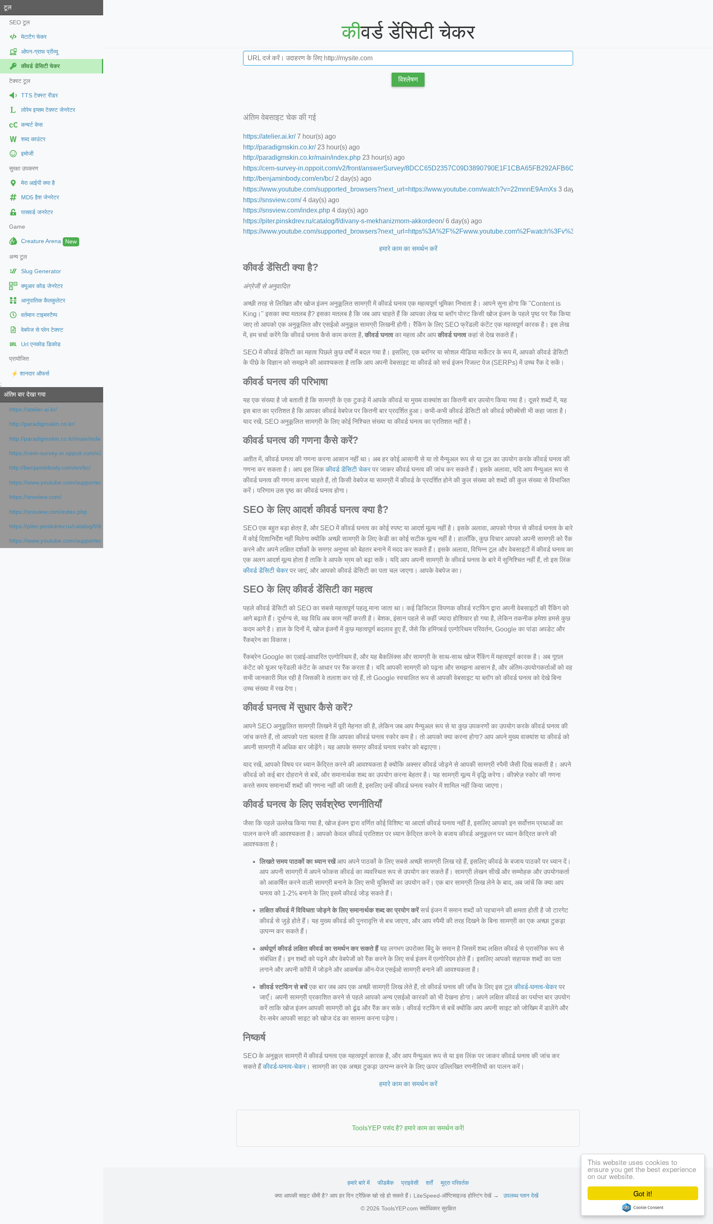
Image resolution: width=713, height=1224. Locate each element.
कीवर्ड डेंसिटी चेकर (348, 469)
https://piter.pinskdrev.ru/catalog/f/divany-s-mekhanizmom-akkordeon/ (55, 526)
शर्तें (429, 1182)
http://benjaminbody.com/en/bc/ (50, 468)
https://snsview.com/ (35, 497)
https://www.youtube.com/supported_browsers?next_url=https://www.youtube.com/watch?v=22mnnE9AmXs (55, 483)
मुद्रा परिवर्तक (455, 1182)
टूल (8, 7)
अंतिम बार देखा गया (24, 394)
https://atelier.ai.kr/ (33, 409)
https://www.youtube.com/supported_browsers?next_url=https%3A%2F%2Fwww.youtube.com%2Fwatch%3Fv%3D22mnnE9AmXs (55, 541)
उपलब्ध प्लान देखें (520, 1195)
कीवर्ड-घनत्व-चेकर (535, 986)
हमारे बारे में (358, 1182)
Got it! (642, 1193)
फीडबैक (386, 1182)
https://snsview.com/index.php (48, 512)
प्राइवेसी (409, 1182)
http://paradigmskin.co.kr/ (42, 424)
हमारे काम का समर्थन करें (408, 248)
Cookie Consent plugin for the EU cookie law (642, 1207)
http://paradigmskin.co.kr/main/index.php (55, 439)
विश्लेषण (408, 79)
